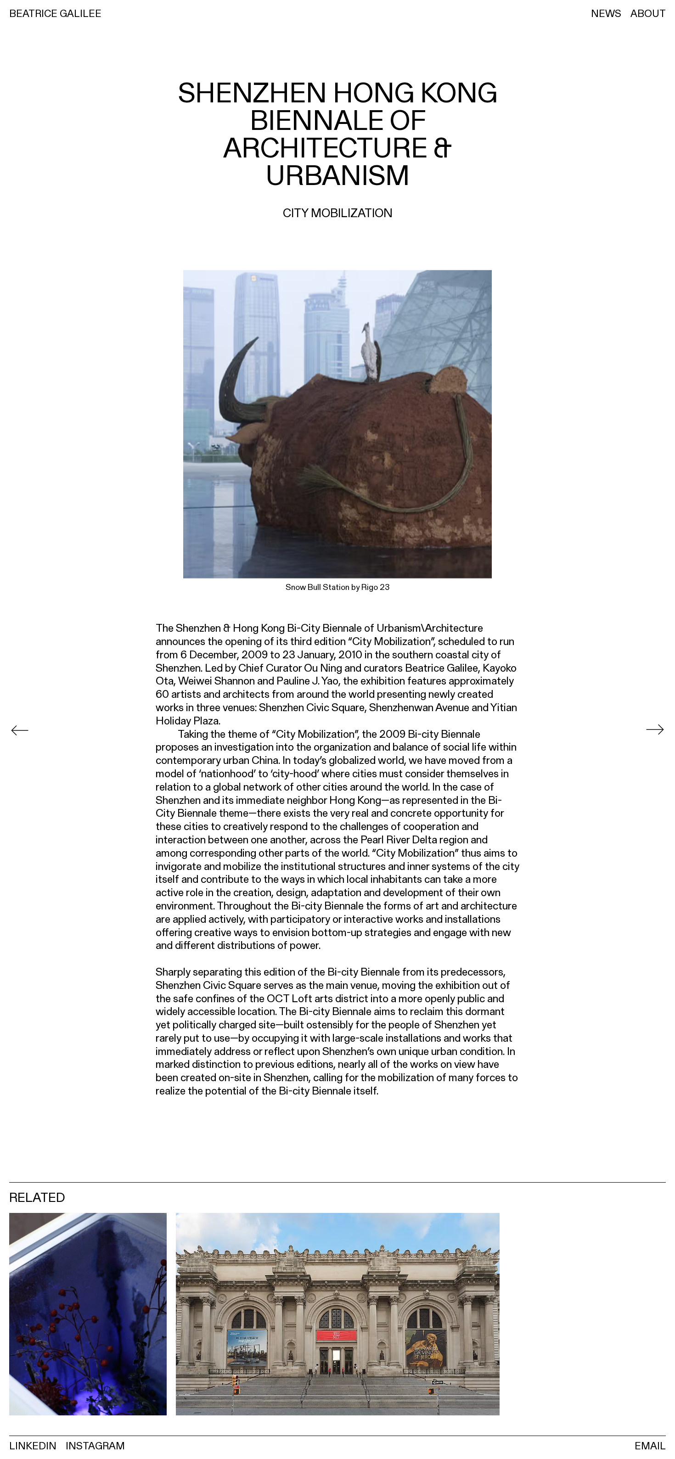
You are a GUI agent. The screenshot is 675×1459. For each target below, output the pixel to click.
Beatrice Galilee (55, 13)
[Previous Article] (20, 729)
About (648, 13)
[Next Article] (655, 729)
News (606, 13)
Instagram (95, 1446)
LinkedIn (32, 1446)
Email (650, 1446)
